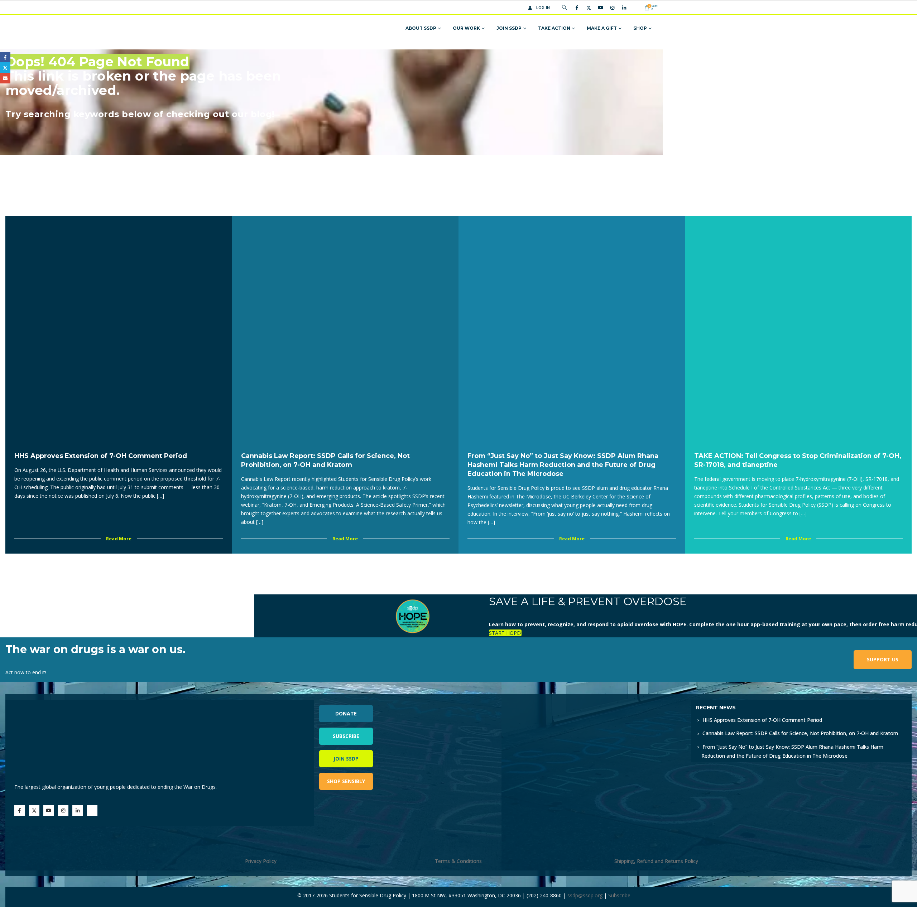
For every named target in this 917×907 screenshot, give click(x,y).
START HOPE (504, 632)
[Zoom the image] (569, 703)
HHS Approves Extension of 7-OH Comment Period (762, 720)
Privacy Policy (261, 861)
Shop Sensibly (346, 781)
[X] (589, 8)
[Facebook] (577, 8)
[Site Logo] (287, 28)
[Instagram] (612, 8)
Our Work (466, 28)
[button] (564, 7)
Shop (640, 28)
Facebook (5, 57)
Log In (543, 7)
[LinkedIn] (624, 8)
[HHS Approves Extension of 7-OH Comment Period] (118, 329)
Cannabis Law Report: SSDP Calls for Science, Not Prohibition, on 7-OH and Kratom (800, 733)
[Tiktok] (636, 8)
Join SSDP (509, 28)
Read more (118, 538)
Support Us (882, 659)
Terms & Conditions (458, 861)
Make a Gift (602, 28)
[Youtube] (600, 8)
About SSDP (420, 28)
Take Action (554, 28)
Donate (346, 713)
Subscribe (346, 736)
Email (5, 78)
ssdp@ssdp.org (584, 895)
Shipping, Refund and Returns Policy (656, 861)
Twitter (5, 67)
